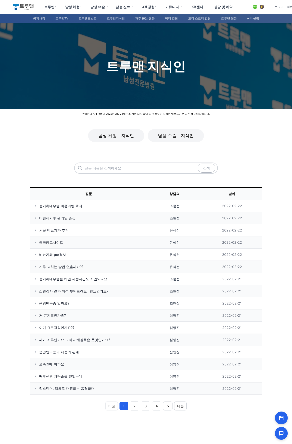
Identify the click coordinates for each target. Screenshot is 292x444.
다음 (180, 406)
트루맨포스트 (88, 18)
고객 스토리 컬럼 (199, 18)
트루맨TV (61, 18)
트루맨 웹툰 (229, 18)
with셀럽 (253, 18)
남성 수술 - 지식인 (176, 135)
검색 (206, 168)
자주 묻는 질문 (145, 18)
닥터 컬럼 (171, 18)
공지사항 (39, 18)
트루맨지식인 (116, 18)
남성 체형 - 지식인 (116, 135)
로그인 (278, 7)
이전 (111, 406)
